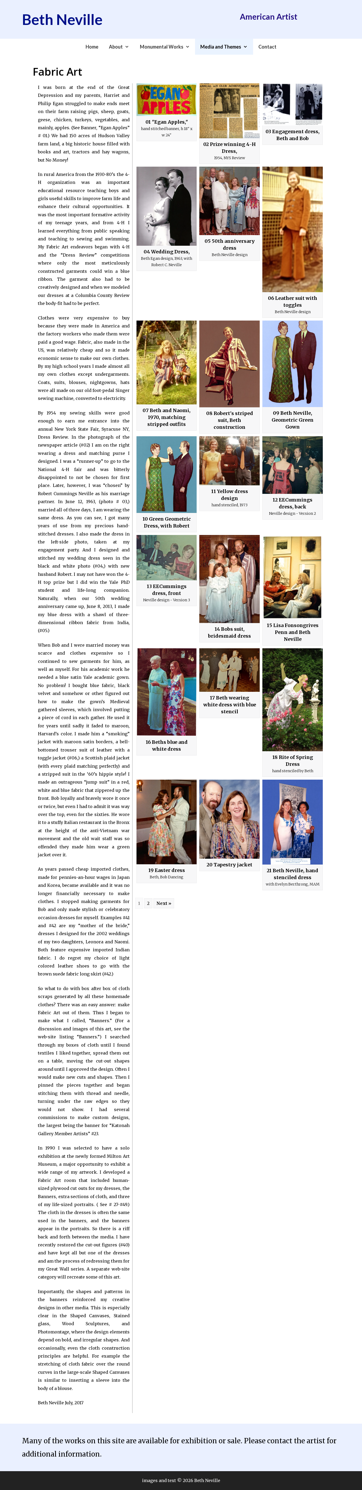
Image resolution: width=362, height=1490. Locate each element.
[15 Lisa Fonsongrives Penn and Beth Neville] (292, 577)
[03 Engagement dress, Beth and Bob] (292, 104)
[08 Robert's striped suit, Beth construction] (229, 364)
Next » (163, 903)
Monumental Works (161, 47)
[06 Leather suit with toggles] (292, 229)
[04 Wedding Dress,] (166, 206)
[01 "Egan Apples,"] (166, 99)
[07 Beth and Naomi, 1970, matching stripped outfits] (166, 362)
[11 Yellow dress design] (229, 460)
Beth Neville (62, 19)
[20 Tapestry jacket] (229, 819)
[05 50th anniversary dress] (229, 201)
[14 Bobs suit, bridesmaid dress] (229, 579)
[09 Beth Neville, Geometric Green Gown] (292, 364)
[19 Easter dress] (166, 822)
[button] (128, 47)
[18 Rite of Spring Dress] (292, 700)
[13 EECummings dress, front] (166, 557)
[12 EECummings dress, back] (292, 465)
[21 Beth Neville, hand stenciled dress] (292, 822)
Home (92, 47)
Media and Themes (220, 47)
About (116, 47)
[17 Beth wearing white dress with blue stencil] (229, 670)
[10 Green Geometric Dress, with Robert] (166, 474)
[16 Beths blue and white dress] (166, 692)
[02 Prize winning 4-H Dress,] (229, 110)
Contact (267, 47)
